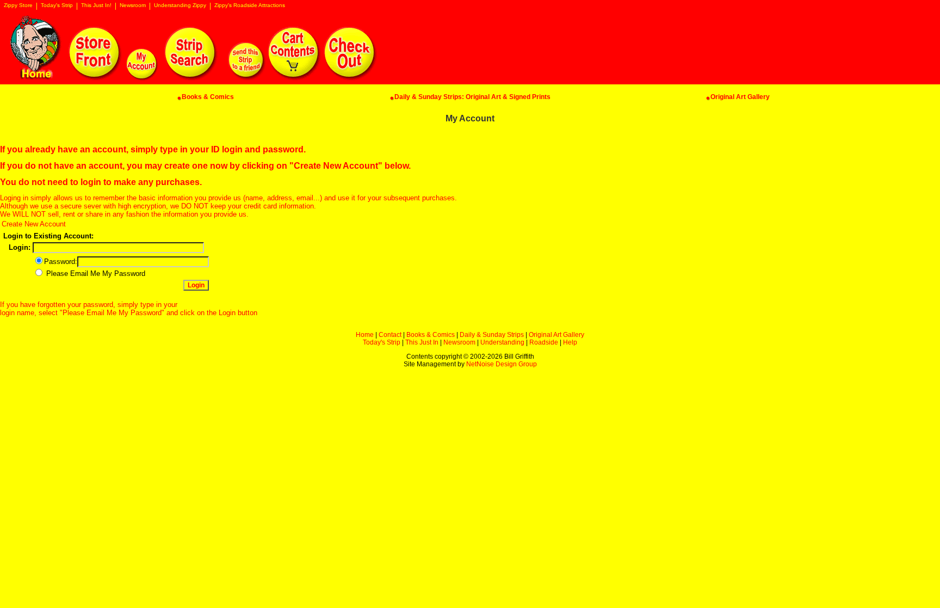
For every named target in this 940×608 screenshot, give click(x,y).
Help (570, 342)
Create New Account (34, 224)
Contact (390, 335)
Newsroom (133, 5)
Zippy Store (18, 5)
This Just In (421, 342)
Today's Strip (57, 5)
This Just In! (96, 5)
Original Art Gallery (556, 335)
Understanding (502, 342)
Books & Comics (430, 335)
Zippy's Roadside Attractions (249, 5)
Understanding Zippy (180, 5)
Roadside (543, 342)
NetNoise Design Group (501, 364)
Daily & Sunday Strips (492, 335)
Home (365, 335)
